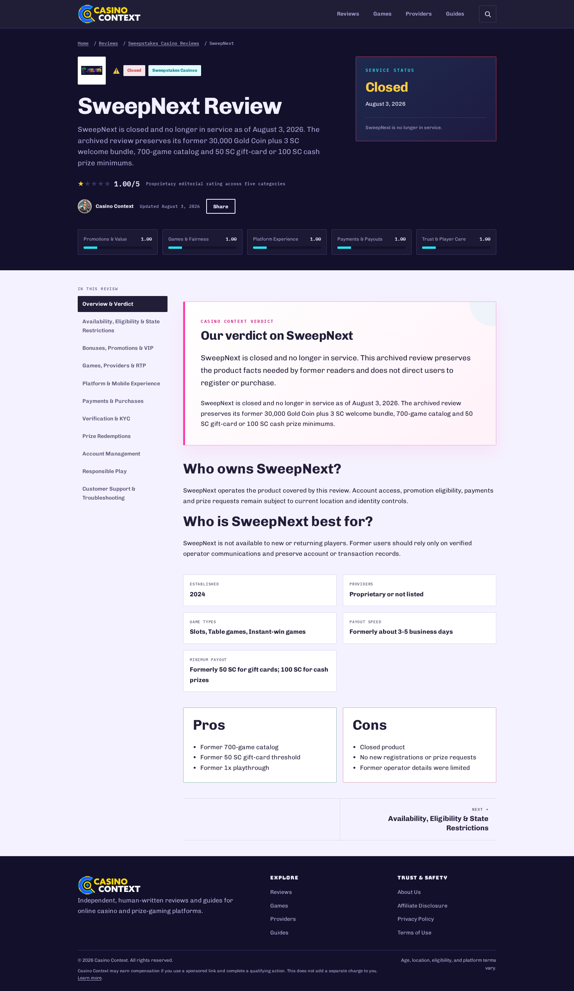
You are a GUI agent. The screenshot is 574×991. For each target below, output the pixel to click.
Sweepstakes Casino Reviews (163, 43)
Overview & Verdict (107, 304)
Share (220, 206)
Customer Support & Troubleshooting (108, 493)
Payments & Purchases (113, 401)
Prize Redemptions (106, 436)
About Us (409, 892)
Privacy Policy (416, 919)
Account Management (111, 453)
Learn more (90, 977)
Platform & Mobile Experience (121, 383)
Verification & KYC (106, 418)
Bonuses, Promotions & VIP (117, 348)
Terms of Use (414, 932)
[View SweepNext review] (91, 70)
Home (83, 43)
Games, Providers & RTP (114, 365)
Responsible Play (104, 471)
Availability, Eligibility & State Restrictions (121, 326)
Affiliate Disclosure (422, 905)
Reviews (348, 14)
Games (382, 14)
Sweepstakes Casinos (174, 70)
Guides (455, 14)
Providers (419, 14)
